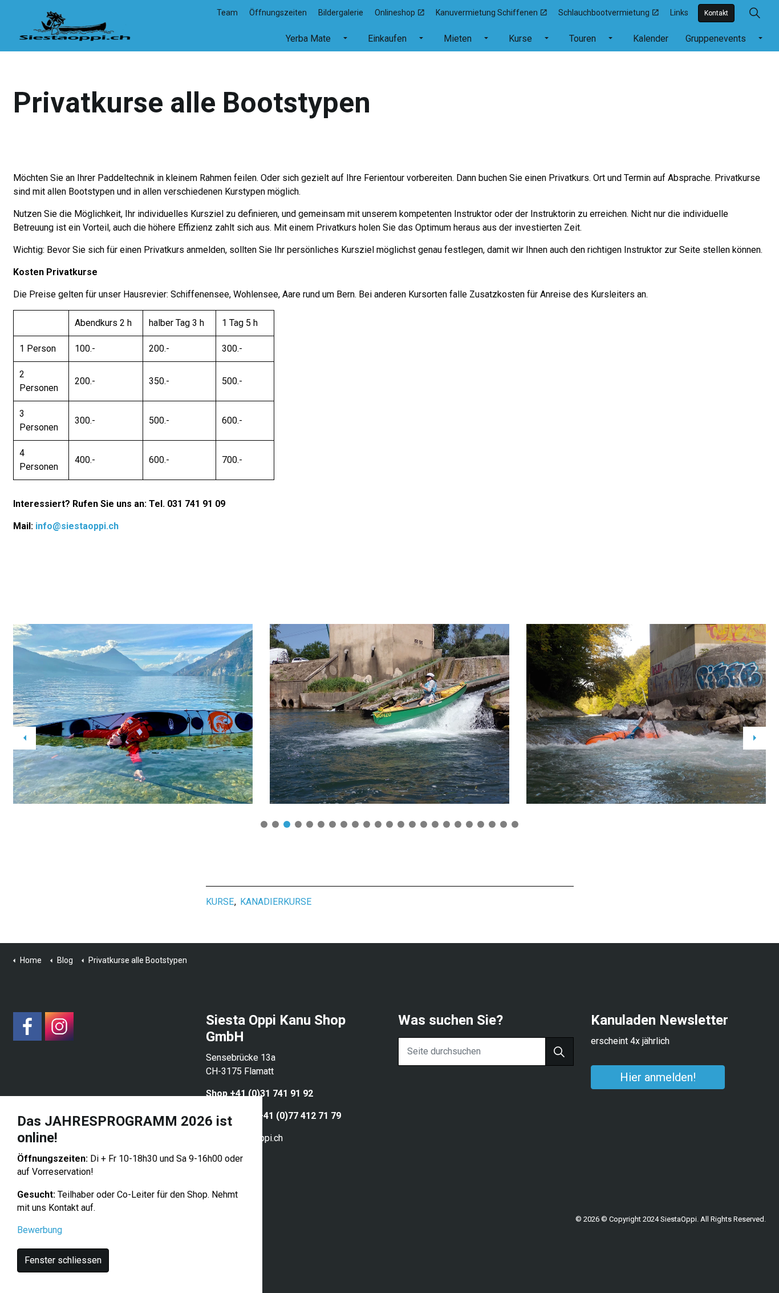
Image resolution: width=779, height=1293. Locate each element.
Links (679, 12)
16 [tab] (435, 824)
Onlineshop (395, 12)
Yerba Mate (308, 38)
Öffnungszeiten (278, 12)
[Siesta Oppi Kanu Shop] (75, 24)
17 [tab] (446, 824)
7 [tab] (332, 824)
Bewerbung (39, 1230)
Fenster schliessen (63, 1260)
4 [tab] (298, 824)
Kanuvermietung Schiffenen (487, 12)
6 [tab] (321, 824)
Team (227, 12)
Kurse (520, 38)
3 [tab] (286, 824)
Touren (582, 38)
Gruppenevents (715, 38)
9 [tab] (355, 824)
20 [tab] (480, 824)
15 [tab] (423, 824)
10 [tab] (366, 824)
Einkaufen (387, 38)
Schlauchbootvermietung (604, 12)
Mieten (458, 38)
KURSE (220, 901)
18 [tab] (458, 824)
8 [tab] (343, 824)
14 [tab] (412, 824)
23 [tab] (515, 824)
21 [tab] (492, 824)
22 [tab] (503, 824)
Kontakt (716, 13)
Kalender (650, 38)
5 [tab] (309, 824)
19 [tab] (469, 824)
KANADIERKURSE (275, 901)
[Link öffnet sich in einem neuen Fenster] (27, 1026)
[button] (559, 1051)
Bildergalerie (340, 12)
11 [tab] (378, 824)
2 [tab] (275, 824)
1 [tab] (264, 824)
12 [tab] (389, 824)
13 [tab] (400, 824)
